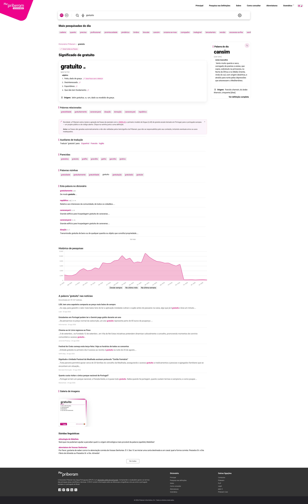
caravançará (130, 112)
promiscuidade (111, 32)
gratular (139, 175)
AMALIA (122, 122)
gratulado (129, 175)
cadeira (63, 32)
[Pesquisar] (77, 15)
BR (67, 15)
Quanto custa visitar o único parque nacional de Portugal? (84, 375)
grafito (84, 159)
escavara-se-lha (236, 32)
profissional (95, 32)
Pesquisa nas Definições (219, 5)
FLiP (219, 483)
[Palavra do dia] (247, 45)
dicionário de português (108, 480)
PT (62, 15)
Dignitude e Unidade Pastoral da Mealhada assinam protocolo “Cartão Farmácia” (93, 359)
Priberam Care (223, 492)
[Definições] (239, 15)
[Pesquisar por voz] (82, 15)
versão (222, 32)
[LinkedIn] (72, 491)
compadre (185, 32)
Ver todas (132, 461)
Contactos (221, 478)
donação (118, 112)
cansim (156, 32)
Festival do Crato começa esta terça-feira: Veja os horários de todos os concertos (94, 346)
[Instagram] (64, 491)
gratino (123, 159)
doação (107, 112)
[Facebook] (59, 491)
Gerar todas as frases (70, 49)
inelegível (198, 32)
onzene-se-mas (170, 32)
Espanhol (85, 143)
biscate (146, 32)
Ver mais (133, 239)
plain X (220, 489)
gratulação (117, 175)
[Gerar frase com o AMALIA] (79, 82)
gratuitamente (81, 112)
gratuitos (65, 159)
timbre (136, 32)
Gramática (288, 5)
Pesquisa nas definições (178, 480)
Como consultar (254, 5)
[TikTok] (68, 491)
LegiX (220, 486)
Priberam (221, 480)
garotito (113, 159)
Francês (94, 143)
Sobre (238, 5)
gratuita (75, 159)
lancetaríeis (211, 32)
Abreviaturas (271, 5)
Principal (199, 5)
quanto (73, 32)
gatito (103, 159)
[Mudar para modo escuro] (300, 5)
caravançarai (95, 112)
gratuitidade (66, 112)
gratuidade (65, 175)
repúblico (143, 112)
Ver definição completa (239, 97)
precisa (83, 32)
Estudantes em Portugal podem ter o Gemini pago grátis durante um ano (90, 317)
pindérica (125, 32)
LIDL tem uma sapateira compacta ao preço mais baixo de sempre (87, 304)
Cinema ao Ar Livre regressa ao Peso (74, 330)
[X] (76, 491)
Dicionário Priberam (67, 44)
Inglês (101, 143)
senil (249, 32)
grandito (94, 159)
